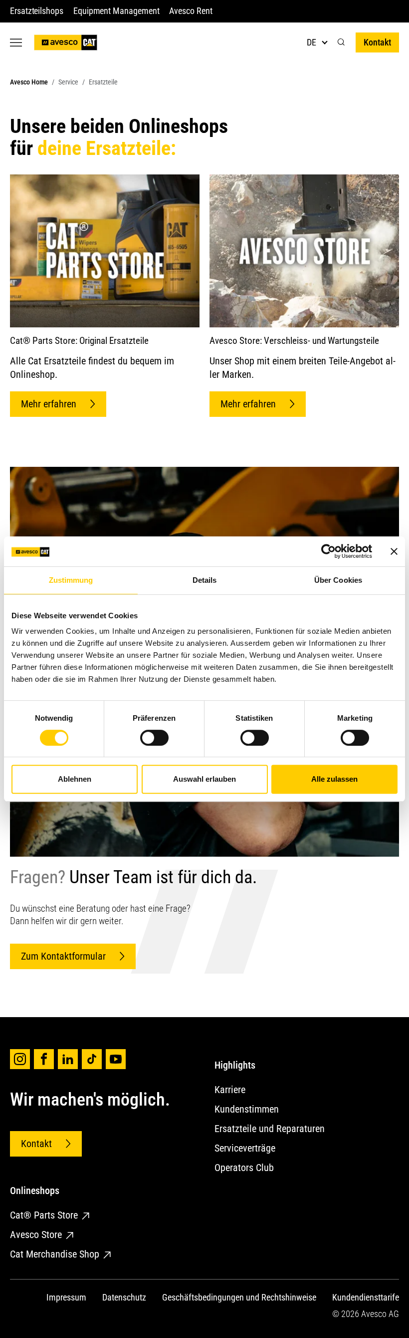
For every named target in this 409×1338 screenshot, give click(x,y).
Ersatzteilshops (36, 10)
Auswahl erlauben (204, 779)
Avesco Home (29, 82)
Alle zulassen (334, 779)
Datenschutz (124, 1297)
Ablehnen (74, 779)
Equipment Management (116, 10)
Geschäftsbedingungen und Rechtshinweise (239, 1297)
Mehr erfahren (48, 404)
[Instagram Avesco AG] (20, 1059)
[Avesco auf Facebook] (44, 1059)
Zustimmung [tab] (71, 580)
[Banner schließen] (394, 551)
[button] (341, 42)
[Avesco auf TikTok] (92, 1059)
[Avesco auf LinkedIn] (68, 1059)
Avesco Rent (190, 10)
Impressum (66, 1297)
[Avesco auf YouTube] (116, 1059)
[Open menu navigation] (16, 42)
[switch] (154, 738)
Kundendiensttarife (365, 1297)
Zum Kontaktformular (63, 956)
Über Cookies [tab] (338, 580)
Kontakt (377, 42)
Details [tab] (205, 580)
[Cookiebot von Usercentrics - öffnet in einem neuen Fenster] (328, 551)
